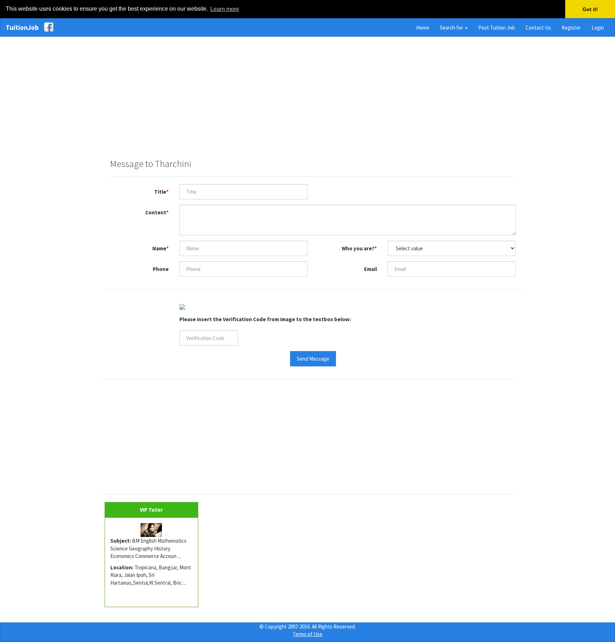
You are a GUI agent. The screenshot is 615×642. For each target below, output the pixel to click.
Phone (161, 269)
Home (422, 27)
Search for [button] (452, 27)
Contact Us (538, 27)
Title (160, 191)
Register (571, 27)
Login (598, 27)
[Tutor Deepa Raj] (151, 530)
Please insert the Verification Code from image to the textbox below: (265, 319)
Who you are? (358, 248)
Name (159, 248)
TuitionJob (22, 27)
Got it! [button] (590, 9)
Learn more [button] (224, 9)
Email (370, 269)
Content (155, 212)
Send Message (313, 358)
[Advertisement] (307, 94)
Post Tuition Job (496, 27)
